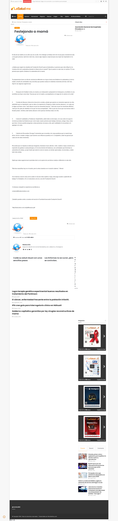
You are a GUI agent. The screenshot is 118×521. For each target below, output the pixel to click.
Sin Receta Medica (75, 16)
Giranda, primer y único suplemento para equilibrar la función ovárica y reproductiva (97, 456)
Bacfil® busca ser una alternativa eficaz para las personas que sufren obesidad (96, 466)
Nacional (27, 16)
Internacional (34, 16)
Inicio (14, 16)
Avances (49, 16)
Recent (91, 448)
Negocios (42, 16)
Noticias (20, 16)
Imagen (55, 16)
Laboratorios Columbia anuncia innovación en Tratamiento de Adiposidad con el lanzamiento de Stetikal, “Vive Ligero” (96, 490)
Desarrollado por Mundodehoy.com (48, 516)
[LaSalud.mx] (21, 8)
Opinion (67, 16)
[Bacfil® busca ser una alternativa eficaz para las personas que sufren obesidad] (82, 466)
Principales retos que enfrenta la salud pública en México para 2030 (96, 474)
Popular (83, 448)
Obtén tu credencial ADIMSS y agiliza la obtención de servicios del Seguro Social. (90, 481)
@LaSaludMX (16, 507)
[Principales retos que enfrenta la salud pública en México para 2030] (82, 475)
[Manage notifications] (4, 517)
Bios (61, 16)
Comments (101, 448)
